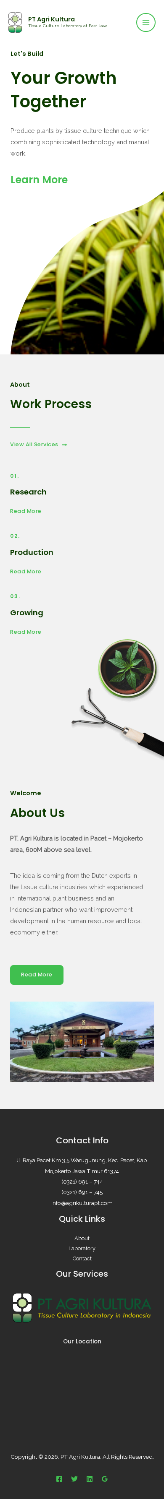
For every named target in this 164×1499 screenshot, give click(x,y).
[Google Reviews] (104, 1479)
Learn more (39, 180)
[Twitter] (74, 1479)
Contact (82, 1258)
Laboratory (82, 1248)
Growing (26, 612)
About (82, 1238)
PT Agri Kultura (51, 19)
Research (28, 492)
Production (31, 552)
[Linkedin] (89, 1479)
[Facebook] (59, 1479)
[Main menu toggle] (146, 22)
